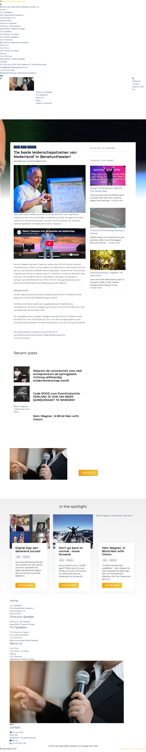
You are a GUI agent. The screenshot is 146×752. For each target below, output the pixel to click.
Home (3, 10)
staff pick (32, 147)
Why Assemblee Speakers (12, 15)
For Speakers (6, 31)
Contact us (34, 7)
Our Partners (6, 40)
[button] (134, 89)
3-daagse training (49, 316)
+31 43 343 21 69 (7, 70)
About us (4, 45)
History (3, 53)
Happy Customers (44, 103)
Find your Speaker (8, 23)
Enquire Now (138, 87)
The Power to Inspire (9, 34)
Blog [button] (38, 100)
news (23, 147)
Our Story (4, 48)
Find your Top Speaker (10, 26)
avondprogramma (68, 319)
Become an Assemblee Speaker (14, 7)
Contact (3, 62)
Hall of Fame (6, 21)
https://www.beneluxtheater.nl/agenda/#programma (41, 335)
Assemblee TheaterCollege (12, 29)
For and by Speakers (9, 37)
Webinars (136, 81)
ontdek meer (117, 200)
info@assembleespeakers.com (13, 67)
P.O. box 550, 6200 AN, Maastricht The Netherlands (23, 64)
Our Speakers (6, 12)
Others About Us (7, 18)
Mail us (15, 740)
